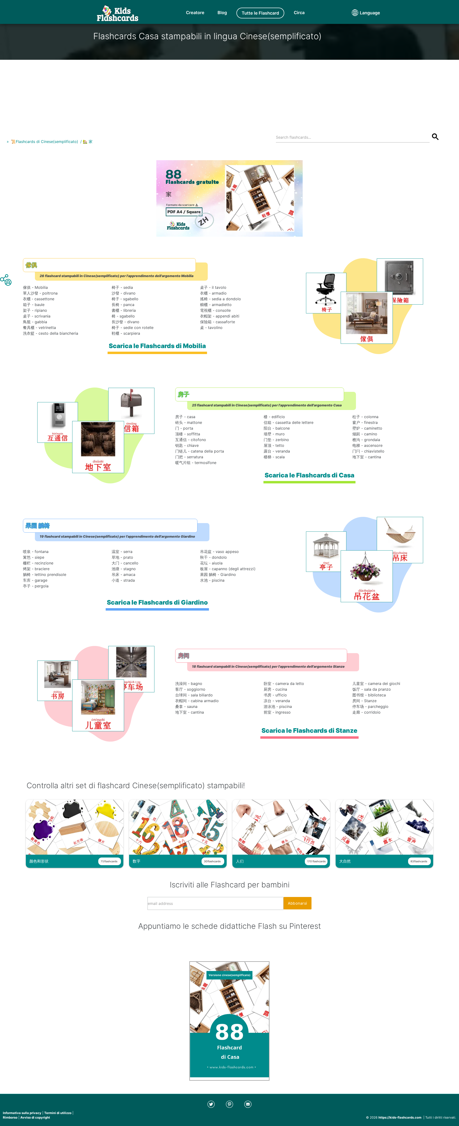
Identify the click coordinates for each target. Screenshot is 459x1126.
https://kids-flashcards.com (399, 1117)
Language (361, 12)
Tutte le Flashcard (260, 13)
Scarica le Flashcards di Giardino (157, 602)
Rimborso (10, 1117)
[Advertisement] (229, 93)
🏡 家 (88, 141)
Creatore (195, 12)
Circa (299, 12)
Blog (222, 12)
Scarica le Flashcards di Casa (309, 475)
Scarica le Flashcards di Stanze (309, 730)
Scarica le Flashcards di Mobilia (157, 346)
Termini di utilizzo (57, 1113)
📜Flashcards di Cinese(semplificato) (44, 141)
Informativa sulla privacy (22, 1113)
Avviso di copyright (35, 1117)
